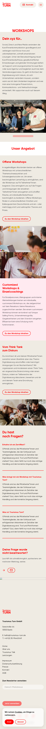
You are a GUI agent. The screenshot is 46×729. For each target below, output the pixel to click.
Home (4, 646)
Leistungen (7, 655)
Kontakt (5, 670)
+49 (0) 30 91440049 (13, 638)
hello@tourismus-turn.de (15, 635)
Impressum (7, 661)
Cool (9, 722)
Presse (5, 667)
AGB (4, 673)
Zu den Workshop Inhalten (16, 219)
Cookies (18, 712)
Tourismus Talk (8, 652)
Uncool (20, 722)
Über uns (6, 649)
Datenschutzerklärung (12, 664)
